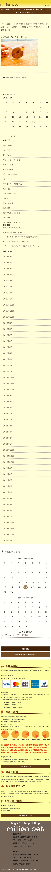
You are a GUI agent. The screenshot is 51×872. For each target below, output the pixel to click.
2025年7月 (8, 335)
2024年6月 (8, 414)
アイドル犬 (7, 155)
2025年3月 (8, 359)
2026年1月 (8, 299)
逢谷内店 (6, 218)
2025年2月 (8, 365)
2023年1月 (8, 516)
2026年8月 (8, 256)
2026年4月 (8, 281)
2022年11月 (8, 528)
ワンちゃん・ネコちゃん (12, 184)
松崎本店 (6, 208)
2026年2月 (8, 293)
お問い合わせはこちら (25, 815)
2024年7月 (8, 408)
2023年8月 (8, 474)
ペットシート (8, 179)
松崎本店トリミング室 (11, 213)
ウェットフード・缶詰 (11, 160)
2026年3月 (8, 287)
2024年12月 (8, 377)
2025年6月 (8, 341)
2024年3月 (8, 432)
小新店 (5, 198)
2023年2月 (8, 510)
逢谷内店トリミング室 (11, 222)
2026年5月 (8, 274)
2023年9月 (8, 468)
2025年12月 (8, 305)
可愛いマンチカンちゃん (12, 228)
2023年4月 (8, 498)
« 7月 (13, 136)
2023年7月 (8, 480)
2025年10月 (8, 317)
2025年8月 (8, 329)
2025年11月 (8, 311)
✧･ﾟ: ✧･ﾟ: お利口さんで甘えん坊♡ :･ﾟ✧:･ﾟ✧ (21, 246)
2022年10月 (8, 534)
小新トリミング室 (10, 194)
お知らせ (6, 150)
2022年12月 (8, 522)
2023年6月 (8, 486)
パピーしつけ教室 (10, 174)
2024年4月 (8, 426)
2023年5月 (8, 492)
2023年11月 (8, 456)
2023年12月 (8, 450)
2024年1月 (8, 444)
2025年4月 (8, 353)
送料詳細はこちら (25, 766)
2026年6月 (8, 268)
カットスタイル (9, 165)
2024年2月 (8, 438)
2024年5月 (8, 420)
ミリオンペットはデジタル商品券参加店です (20, 237)
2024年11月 (8, 383)
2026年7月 (8, 262)
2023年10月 (8, 462)
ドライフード (8, 169)
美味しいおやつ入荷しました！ (16, 77)
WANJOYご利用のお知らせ (14, 232)
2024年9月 (8, 395)
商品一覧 (6, 189)
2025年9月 (8, 323)
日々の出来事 (8, 203)
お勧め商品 (7, 145)
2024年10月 (8, 389)
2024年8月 (8, 401)
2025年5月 (8, 347)
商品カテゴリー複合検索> (25, 655)
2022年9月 (8, 541)
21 (33, 122)
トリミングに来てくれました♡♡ (16, 241)
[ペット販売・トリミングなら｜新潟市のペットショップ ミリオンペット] (9, 4)
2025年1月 (8, 371)
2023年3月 (8, 504)
